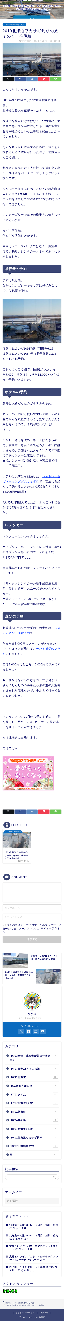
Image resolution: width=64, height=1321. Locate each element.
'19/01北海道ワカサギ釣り (14, 25)
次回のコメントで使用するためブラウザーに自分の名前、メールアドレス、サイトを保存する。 (32, 928)
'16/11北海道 (33, 1077)
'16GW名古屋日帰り (33, 1085)
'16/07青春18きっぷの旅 (33, 1068)
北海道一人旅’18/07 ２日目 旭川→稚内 (33, 1225)
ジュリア (18, 1238)
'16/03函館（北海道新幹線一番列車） (33, 1058)
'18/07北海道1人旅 (33, 1128)
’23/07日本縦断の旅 (33, 1146)
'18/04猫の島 (33, 1120)
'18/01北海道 (33, 1111)
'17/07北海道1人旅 (33, 1103)
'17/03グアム (33, 1094)
